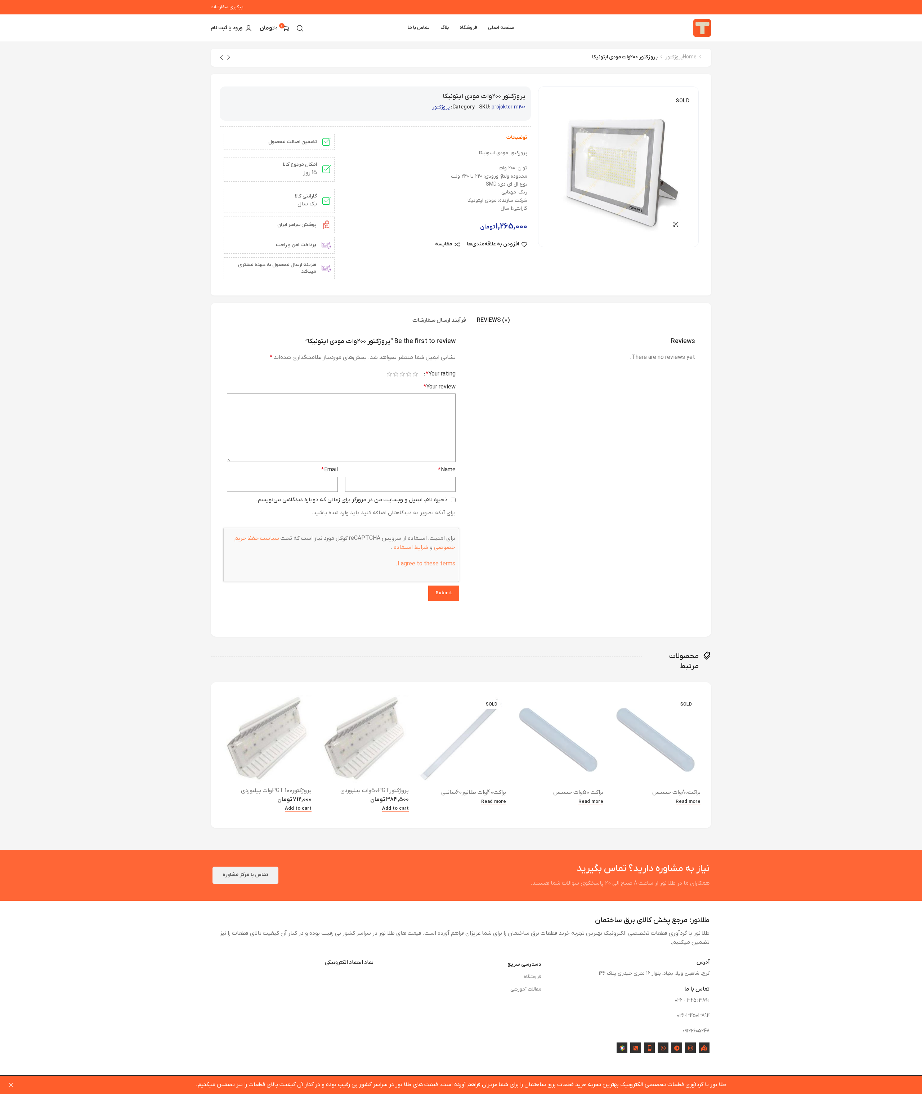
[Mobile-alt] (649, 1047)
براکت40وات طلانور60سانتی (473, 792)
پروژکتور (674, 57)
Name (447, 469)
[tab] (493, 320)
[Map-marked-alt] (704, 1047)
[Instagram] (690, 1047)
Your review (440, 387)
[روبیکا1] (622, 1047)
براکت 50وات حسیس (578, 792)
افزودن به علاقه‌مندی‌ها (493, 244)
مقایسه (443, 244)
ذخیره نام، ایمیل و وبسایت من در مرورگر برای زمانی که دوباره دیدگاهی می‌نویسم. (352, 499)
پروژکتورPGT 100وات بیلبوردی (276, 790)
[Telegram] (676, 1047)
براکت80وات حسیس (676, 792)
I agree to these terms (426, 564)
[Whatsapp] (663, 1047)
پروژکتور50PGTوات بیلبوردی (374, 790)
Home (690, 57)
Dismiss (11, 1085)
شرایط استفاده (410, 547)
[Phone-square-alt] (635, 1047)
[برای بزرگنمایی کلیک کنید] (676, 224)
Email (329, 469)
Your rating (441, 374)
